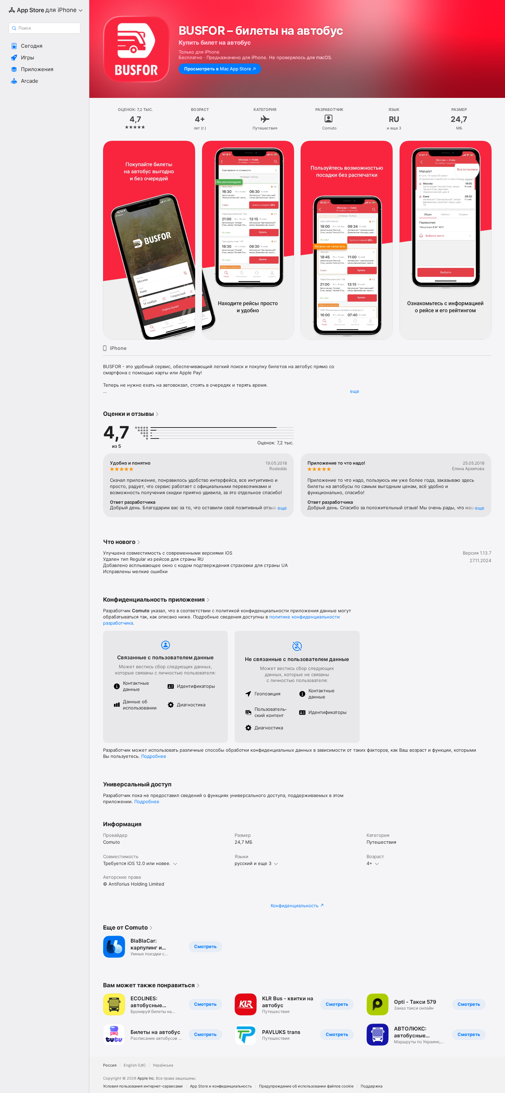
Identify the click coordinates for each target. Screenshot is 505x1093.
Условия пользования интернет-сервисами (143, 1086)
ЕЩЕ (282, 508)
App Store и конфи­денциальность (221, 1086)
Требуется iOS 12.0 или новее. (137, 863)
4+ (369, 863)
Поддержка (371, 1086)
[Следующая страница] (498, 240)
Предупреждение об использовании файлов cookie (306, 1086)
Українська (163, 1065)
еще (354, 391)
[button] (44, 46)
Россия (109, 1065)
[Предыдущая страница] (96, 240)
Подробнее (153, 756)
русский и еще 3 (253, 863)
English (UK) (135, 1065)
